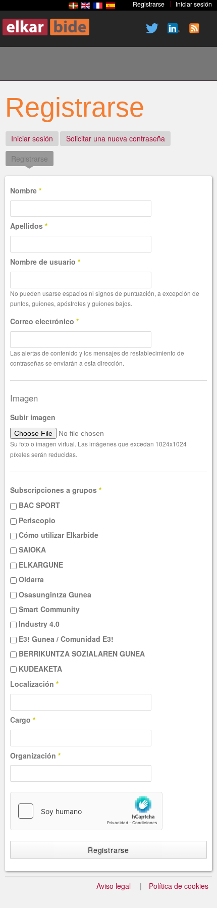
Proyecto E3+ (55, 65)
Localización (34, 684)
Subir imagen (33, 417)
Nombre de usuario (45, 262)
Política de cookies (178, 886)
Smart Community (49, 609)
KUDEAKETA (40, 669)
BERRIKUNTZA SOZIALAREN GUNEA (82, 653)
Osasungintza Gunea (55, 594)
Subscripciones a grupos (55, 490)
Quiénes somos (89, 65)
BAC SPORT (39, 505)
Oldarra (31, 579)
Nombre (25, 190)
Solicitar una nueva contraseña (115, 138)
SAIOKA (32, 549)
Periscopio (37, 520)
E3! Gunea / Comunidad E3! (66, 639)
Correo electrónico (44, 321)
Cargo (22, 720)
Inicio (21, 65)
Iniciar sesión (32, 138)
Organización (35, 755)
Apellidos (28, 226)
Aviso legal (113, 886)
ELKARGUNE (41, 565)
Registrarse (32, 159)
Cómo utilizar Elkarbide (58, 535)
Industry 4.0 (39, 624)
